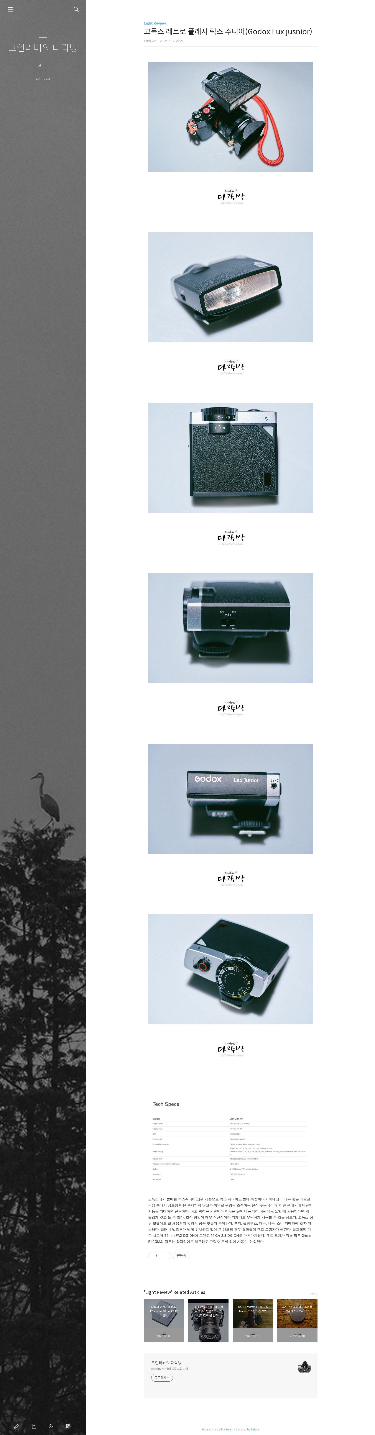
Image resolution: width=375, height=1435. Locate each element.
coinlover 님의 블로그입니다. (170, 1369)
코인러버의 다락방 (43, 48)
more (314, 1293)
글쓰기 (17, 1426)
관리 (69, 1426)
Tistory (255, 1429)
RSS (52, 1426)
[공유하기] (161, 1255)
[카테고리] (10, 9)
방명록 (35, 1426)
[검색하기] (76, 9)
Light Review (155, 23)
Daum (229, 1429)
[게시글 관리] (166, 1255)
